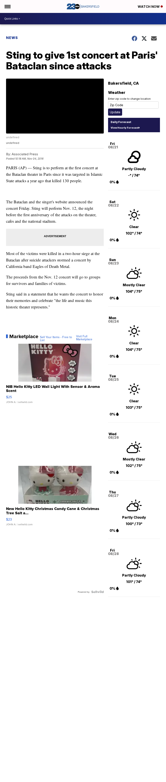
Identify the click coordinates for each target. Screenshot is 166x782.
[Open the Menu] (7, 6)
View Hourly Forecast (125, 127)
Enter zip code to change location (129, 98)
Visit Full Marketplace (84, 338)
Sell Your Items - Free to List (56, 339)
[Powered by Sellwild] (97, 591)
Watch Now (149, 7)
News (12, 38)
